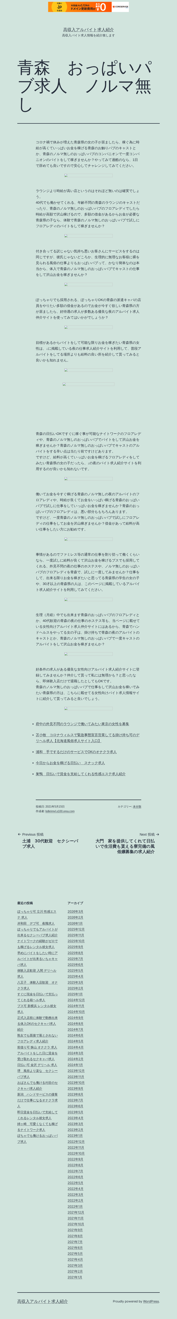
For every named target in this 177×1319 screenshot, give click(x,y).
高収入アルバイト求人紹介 (88, 29)
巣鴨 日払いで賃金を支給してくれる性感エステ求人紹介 (81, 774)
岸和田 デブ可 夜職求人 (36, 923)
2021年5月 (75, 1253)
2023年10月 (76, 1082)
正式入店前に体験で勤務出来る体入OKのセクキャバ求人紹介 (37, 1023)
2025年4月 (75, 976)
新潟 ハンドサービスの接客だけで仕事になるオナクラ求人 (37, 1100)
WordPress (151, 1301)
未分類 (137, 806)
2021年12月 (76, 1212)
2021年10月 (76, 1224)
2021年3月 (75, 1265)
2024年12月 (76, 1000)
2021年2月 (75, 1271)
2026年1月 (75, 923)
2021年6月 (75, 1247)
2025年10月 (76, 941)
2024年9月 (75, 1018)
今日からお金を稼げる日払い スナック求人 (70, 763)
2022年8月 (75, 1165)
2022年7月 (75, 1171)
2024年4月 (76, 1047)
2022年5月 (75, 1183)
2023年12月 (76, 1070)
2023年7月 (75, 1100)
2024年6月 (75, 1035)
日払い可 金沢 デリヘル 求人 (37, 1065)
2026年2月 (75, 917)
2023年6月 (75, 1106)
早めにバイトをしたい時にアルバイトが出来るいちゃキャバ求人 (37, 958)
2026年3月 (75, 911)
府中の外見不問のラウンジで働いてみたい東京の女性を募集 (82, 724)
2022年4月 (75, 1188)
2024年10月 (76, 1011)
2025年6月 (75, 964)
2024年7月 (75, 1029)
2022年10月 (76, 1153)
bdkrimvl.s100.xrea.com (59, 811)
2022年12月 (76, 1141)
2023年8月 (75, 1094)
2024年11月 (76, 1006)
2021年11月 (76, 1218)
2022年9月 (75, 1159)
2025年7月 (75, 959)
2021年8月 (75, 1236)
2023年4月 (75, 1118)
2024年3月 (75, 1053)
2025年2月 (75, 988)
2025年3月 (75, 982)
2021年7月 (75, 1242)
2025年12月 (76, 929)
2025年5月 (75, 970)
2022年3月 (75, 1194)
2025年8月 (75, 953)
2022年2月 (75, 1200)
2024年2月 (75, 1059)
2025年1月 (75, 994)
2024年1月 (75, 1065)
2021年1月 (75, 1277)
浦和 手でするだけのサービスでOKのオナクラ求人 (76, 752)
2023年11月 (76, 1077)
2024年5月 (75, 1041)
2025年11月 (76, 935)
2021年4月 (75, 1259)
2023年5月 (75, 1112)
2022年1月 (75, 1206)
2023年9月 (75, 1088)
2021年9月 (75, 1230)
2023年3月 (75, 1124)
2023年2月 (75, 1129)
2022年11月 (76, 1147)
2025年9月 (75, 947)
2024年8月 (75, 1023)
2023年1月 (75, 1135)
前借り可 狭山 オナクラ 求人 (37, 1047)
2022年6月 (75, 1177)
